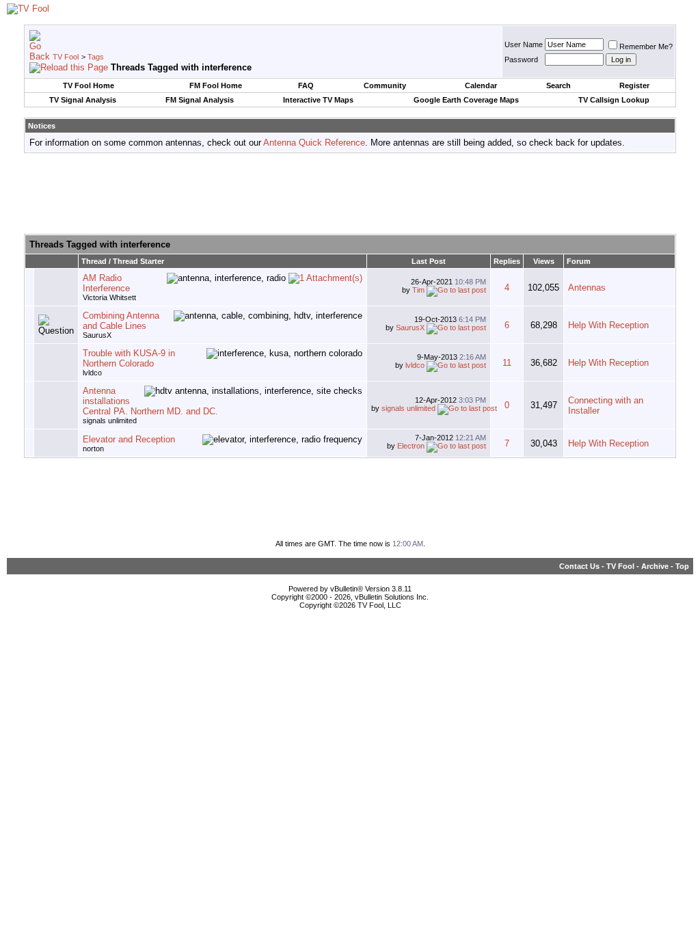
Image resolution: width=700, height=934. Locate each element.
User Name (523, 44)
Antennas (587, 287)
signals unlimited (110, 420)
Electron (411, 446)
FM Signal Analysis (199, 100)
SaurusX (97, 335)
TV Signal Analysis (82, 100)
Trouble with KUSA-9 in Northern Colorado (129, 358)
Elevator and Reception (129, 439)
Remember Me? (646, 46)
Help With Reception (608, 325)
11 (506, 363)
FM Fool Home (215, 85)
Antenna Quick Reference (314, 142)
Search (558, 85)
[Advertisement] (350, 194)
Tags (96, 57)
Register (634, 85)
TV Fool (66, 57)
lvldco (92, 373)
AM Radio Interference (106, 283)
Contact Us (579, 566)
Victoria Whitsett (109, 297)
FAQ (306, 85)
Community (385, 85)
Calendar (481, 85)
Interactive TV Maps (318, 100)
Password (521, 59)
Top (682, 566)
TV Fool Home (88, 85)
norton (93, 448)
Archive (655, 566)
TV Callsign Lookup (613, 100)
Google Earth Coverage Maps (466, 100)
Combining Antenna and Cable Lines (121, 320)
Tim (418, 290)
